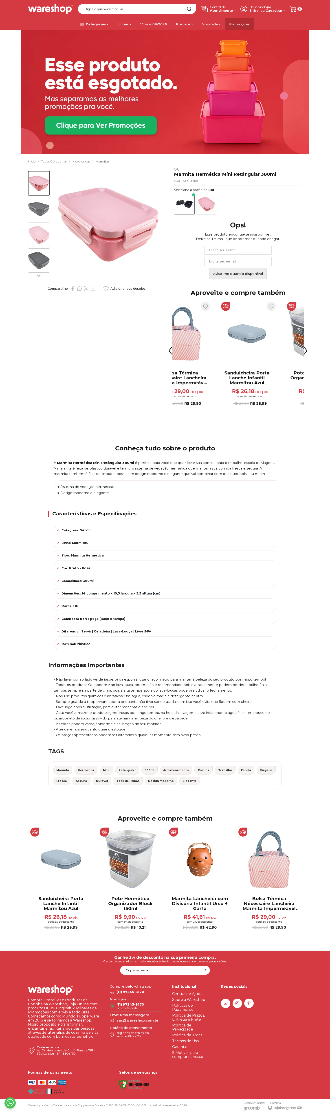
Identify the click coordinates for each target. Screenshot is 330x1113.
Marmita (62, 770)
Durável (102, 781)
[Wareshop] (50, 9)
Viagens (266, 770)
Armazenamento (176, 770)
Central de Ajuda (187, 994)
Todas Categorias (53, 161)
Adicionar (213, 376)
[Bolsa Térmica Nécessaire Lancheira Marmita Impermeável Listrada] (269, 879)
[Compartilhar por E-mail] (93, 288)
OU (177, 169)
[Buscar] (189, 9)
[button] (39, 183)
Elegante (190, 781)
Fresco (61, 781)
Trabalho (225, 770)
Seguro (81, 781)
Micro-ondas (81, 161)
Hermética (86, 770)
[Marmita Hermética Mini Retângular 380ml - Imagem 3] (39, 235)
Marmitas (103, 161)
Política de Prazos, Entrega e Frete (188, 1017)
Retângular (127, 770)
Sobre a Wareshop (188, 999)
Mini (106, 770)
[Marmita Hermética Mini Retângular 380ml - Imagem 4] (39, 261)
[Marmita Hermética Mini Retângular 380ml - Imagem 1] (39, 183)
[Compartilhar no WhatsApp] (79, 288)
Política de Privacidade (182, 1027)
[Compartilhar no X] (86, 288)
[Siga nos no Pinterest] (249, 1003)
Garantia (179, 1047)
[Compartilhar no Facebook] (72, 288)
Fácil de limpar (128, 781)
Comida (203, 770)
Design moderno (161, 781)
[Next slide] (39, 275)
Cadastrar (274, 10)
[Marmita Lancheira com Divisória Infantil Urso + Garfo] (200, 879)
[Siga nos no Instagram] (237, 1003)
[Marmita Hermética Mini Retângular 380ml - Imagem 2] (39, 209)
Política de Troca (187, 1035)
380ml (149, 770)
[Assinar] (205, 970)
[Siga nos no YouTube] (225, 1003)
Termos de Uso (185, 1041)
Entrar (254, 10)
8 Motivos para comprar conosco (187, 1055)
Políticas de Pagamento (183, 1007)
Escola (246, 770)
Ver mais (271, 376)
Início (32, 161)
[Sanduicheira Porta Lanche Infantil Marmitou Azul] (205, 354)
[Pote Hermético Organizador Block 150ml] (271, 354)
